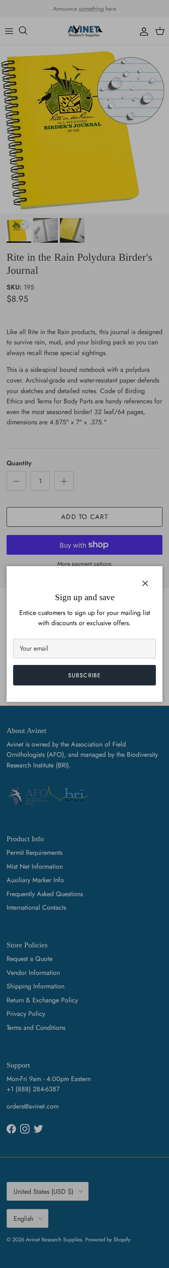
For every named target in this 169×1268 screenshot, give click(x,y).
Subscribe (84, 675)
